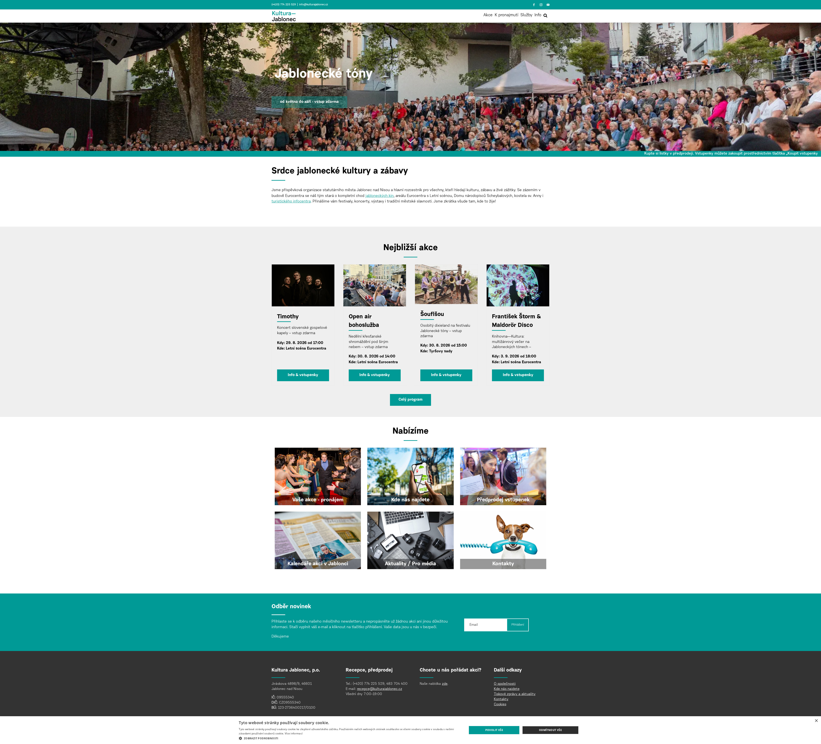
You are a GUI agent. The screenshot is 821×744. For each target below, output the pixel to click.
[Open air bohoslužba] (374, 285)
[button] (545, 15)
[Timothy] (303, 285)
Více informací (294, 733)
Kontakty (501, 699)
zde (444, 684)
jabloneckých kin (379, 196)
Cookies (500, 704)
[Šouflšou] (446, 284)
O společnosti (505, 684)
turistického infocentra (291, 202)
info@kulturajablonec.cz (313, 4)
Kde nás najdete (507, 689)
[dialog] (410, 730)
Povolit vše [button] (494, 730)
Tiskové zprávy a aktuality (515, 694)
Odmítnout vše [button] (550, 730)
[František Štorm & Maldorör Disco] (518, 285)
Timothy (288, 317)
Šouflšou (432, 314)
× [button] (816, 720)
